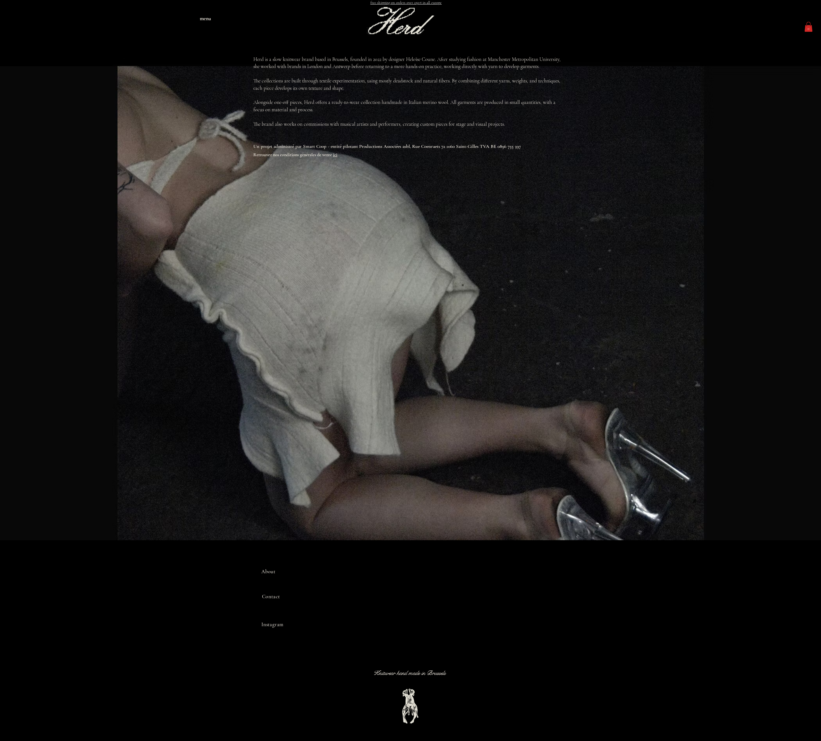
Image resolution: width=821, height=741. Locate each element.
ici (335, 155)
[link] (808, 27)
